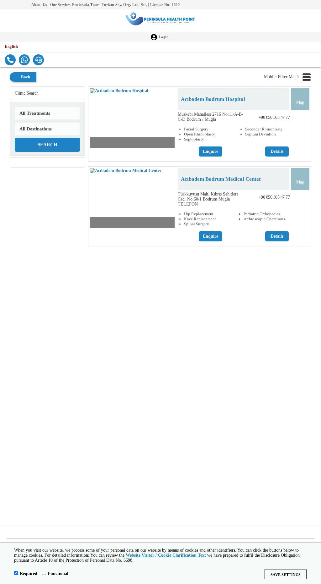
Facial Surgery (196, 129)
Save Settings (286, 575)
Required (28, 573)
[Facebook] (6, 5)
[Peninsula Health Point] (160, 21)
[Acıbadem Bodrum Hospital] (132, 119)
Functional (58, 573)
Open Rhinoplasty (199, 134)
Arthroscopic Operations (264, 219)
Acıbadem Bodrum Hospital (213, 99)
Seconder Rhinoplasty (264, 129)
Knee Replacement (200, 219)
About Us (39, 5)
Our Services (60, 5)
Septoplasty (194, 139)
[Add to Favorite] (169, 143)
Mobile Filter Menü (281, 76)
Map (300, 102)
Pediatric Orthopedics (262, 214)
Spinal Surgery (196, 224)
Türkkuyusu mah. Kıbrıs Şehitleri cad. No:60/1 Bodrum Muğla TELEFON (208, 199)
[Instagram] (16, 5)
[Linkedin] (25, 5)
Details (277, 151)
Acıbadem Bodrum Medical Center (221, 179)
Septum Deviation (260, 134)
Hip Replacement (198, 214)
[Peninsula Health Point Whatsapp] (24, 59)
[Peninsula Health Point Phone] (10, 59)
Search (47, 144)
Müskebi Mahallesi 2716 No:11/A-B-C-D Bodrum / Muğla (210, 117)
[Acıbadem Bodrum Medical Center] (132, 199)
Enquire (210, 151)
